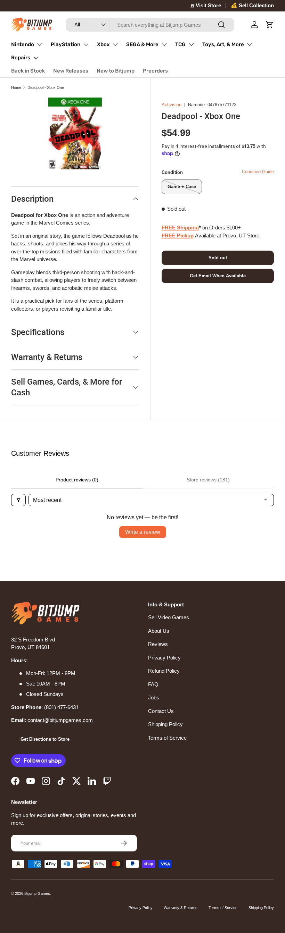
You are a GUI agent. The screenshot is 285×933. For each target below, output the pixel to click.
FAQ (153, 684)
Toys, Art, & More (223, 44)
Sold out (218, 257)
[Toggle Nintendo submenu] (39, 44)
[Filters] (18, 500)
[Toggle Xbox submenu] (115, 44)
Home (16, 87)
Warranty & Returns (180, 908)
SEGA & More (142, 44)
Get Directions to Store (45, 739)
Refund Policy (164, 671)
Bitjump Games (37, 893)
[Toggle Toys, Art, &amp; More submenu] (249, 44)
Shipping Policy (165, 724)
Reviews (158, 644)
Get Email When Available (218, 275)
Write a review (142, 532)
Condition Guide (258, 171)
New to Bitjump (116, 71)
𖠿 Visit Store (205, 5)
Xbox (103, 44)
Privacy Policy (164, 658)
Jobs (153, 697)
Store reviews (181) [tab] (208, 479)
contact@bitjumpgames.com (60, 720)
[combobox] (150, 25)
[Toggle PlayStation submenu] (86, 44)
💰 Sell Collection (252, 5)
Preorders (155, 71)
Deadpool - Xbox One (45, 87)
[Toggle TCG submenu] (191, 44)
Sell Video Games (168, 617)
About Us (158, 631)
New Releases (70, 71)
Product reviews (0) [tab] (77, 479)
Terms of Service (167, 738)
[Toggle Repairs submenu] (36, 57)
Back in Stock (28, 71)
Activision (171, 104)
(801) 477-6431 (61, 707)
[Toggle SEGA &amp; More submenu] (164, 44)
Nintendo (22, 44)
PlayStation (65, 44)
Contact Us (161, 711)
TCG (180, 44)
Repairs (20, 57)
